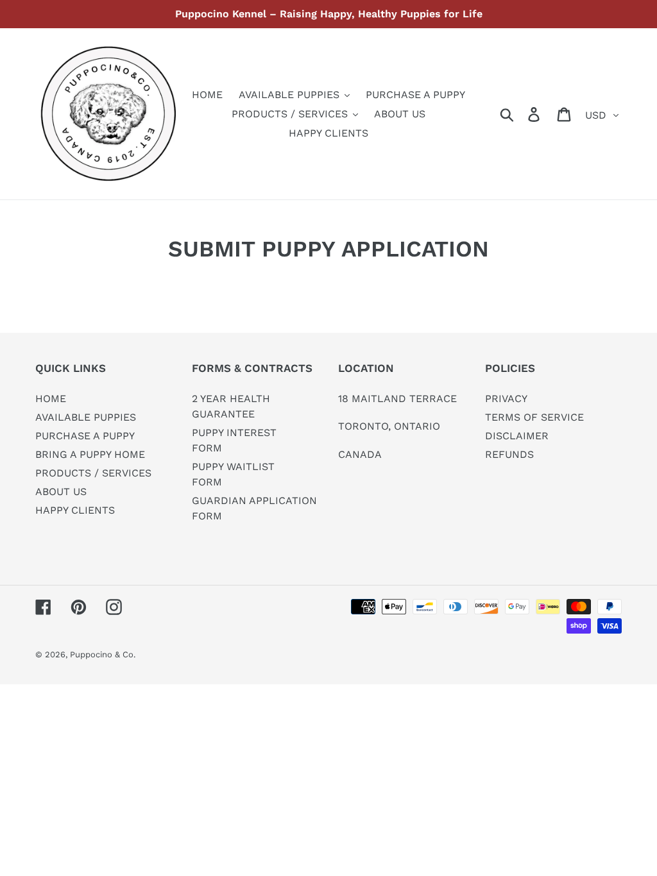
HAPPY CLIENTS (75, 510)
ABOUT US (61, 491)
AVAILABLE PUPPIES (85, 417)
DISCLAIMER (517, 436)
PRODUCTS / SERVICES (93, 473)
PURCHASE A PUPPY (85, 436)
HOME (50, 398)
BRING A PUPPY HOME (90, 454)
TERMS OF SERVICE (534, 417)
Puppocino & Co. (102, 654)
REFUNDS (509, 454)
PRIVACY (506, 398)
